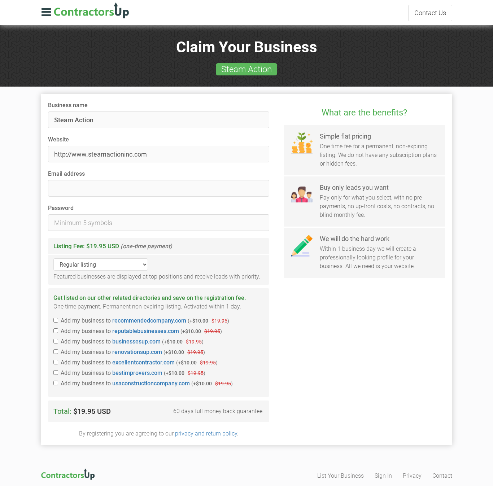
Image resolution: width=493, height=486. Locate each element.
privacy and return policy (206, 433)
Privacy (412, 475)
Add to (145, 320)
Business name (68, 105)
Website (58, 139)
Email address (66, 173)
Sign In (383, 475)
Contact (430, 13)
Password (61, 208)
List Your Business (340, 475)
